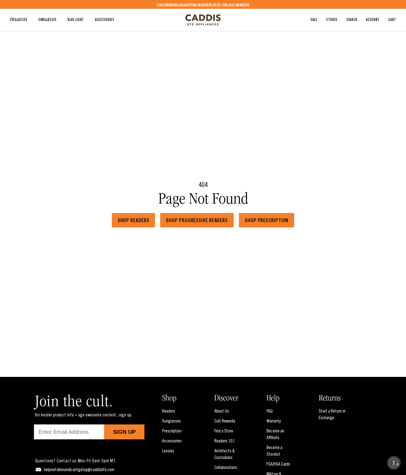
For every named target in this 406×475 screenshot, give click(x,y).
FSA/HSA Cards (278, 463)
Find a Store (223, 430)
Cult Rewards (224, 420)
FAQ (270, 410)
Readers (168, 410)
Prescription (171, 430)
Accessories (172, 440)
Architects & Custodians (224, 454)
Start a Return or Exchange (332, 414)
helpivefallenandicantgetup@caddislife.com (79, 469)
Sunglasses (171, 420)
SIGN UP (124, 432)
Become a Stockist (274, 450)
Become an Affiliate (275, 434)
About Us (221, 410)
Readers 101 (224, 440)
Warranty (274, 420)
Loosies (168, 450)
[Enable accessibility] (393, 462)
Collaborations (225, 467)
